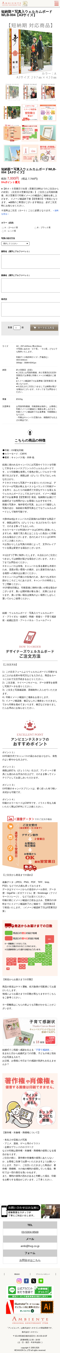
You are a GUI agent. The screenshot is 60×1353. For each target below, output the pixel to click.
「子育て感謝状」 (42, 1050)
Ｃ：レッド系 (10, 231)
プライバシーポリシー (43, 1274)
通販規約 (17, 1274)
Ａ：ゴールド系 (11, 227)
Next (56, 51)
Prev (3, 51)
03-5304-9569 (30, 1232)
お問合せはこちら (30, 1260)
